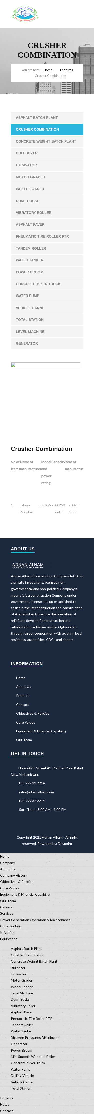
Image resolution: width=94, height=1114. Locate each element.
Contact (22, 704)
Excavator (26, 165)
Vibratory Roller (33, 213)
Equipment (8, 939)
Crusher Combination (37, 129)
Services (6, 913)
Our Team (24, 740)
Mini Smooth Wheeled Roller (33, 1056)
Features (66, 70)
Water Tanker (29, 260)
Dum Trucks (27, 201)
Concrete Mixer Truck (38, 284)
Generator (27, 343)
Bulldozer (27, 153)
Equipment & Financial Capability (41, 731)
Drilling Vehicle (22, 1075)
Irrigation (7, 932)
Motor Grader (30, 177)
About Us (23, 686)
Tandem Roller (31, 248)
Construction (10, 926)
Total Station (30, 320)
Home (48, 70)
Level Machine (30, 332)
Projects (22, 695)
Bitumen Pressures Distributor (35, 1037)
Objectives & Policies (32, 713)
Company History (13, 875)
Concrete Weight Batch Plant (46, 141)
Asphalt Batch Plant (37, 118)
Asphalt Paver (30, 224)
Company (7, 863)
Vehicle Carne (30, 308)
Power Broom (29, 272)
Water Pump (27, 296)
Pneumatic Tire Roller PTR (42, 236)
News (4, 1104)
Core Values (25, 722)
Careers (6, 907)
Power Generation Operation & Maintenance (35, 920)
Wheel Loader (30, 189)
